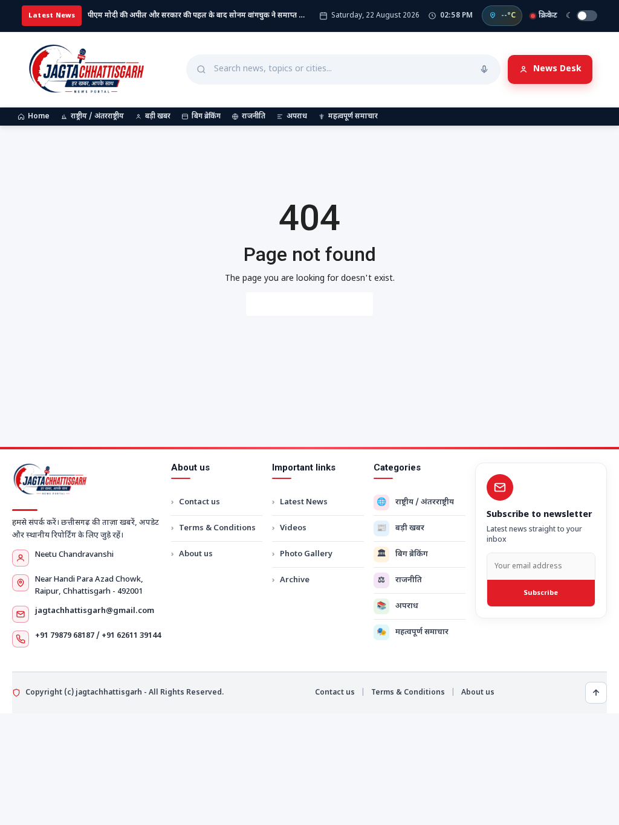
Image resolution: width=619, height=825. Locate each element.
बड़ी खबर (157, 116)
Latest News (304, 502)
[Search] (484, 69)
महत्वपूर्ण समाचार (353, 116)
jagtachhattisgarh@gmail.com (94, 611)
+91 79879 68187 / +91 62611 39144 (98, 636)
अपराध (297, 116)
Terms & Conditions (217, 528)
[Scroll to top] (596, 693)
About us (196, 554)
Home (39, 116)
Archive (295, 580)
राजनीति (253, 116)
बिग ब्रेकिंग (206, 116)
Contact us (199, 502)
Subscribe (540, 593)
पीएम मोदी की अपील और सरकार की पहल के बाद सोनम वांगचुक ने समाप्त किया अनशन (198, 16)
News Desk (557, 69)
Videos (293, 528)
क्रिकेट (548, 16)
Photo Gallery (306, 554)
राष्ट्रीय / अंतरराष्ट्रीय (97, 116)
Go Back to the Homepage (309, 304)
